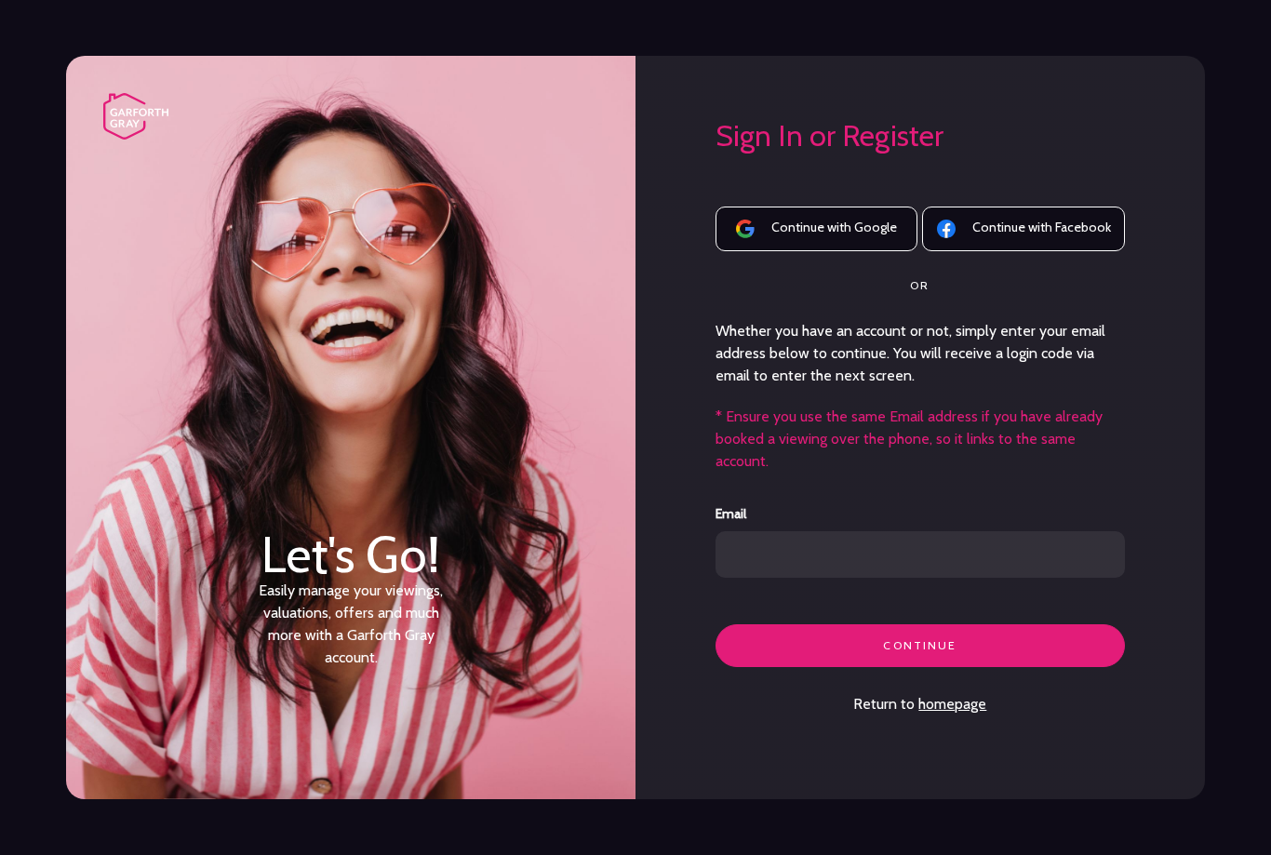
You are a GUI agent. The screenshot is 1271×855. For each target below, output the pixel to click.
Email (731, 514)
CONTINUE (920, 645)
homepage (952, 704)
